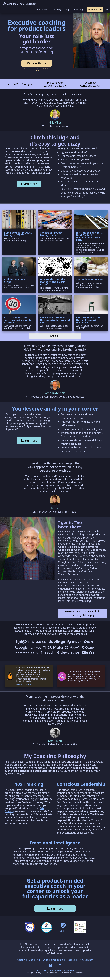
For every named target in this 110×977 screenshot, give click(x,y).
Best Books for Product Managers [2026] (18, 234)
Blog (67, 9)
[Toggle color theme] (107, 9)
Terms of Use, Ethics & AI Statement (49, 970)
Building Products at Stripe (16, 281)
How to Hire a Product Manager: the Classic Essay (53, 282)
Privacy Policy (69, 970)
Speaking (78, 9)
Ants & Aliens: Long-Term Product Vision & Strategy (17, 320)
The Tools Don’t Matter (89, 279)
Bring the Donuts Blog (54, 959)
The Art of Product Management (51, 234)
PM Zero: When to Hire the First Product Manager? (89, 320)
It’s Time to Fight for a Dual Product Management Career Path (89, 236)
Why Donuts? (86, 959)
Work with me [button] (95, 9)
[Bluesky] (50, 965)
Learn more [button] (29, 184)
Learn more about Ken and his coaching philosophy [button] (82, 613)
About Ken (42, 9)
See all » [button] (55, 336)
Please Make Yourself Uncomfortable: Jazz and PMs (55, 320)
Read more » (23, 684)
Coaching (56, 9)
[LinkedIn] (59, 965)
